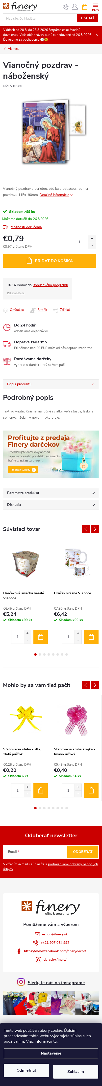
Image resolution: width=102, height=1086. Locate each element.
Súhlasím (75, 1071)
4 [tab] (49, 654)
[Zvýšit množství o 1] (27, 633)
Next (95, 529)
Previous (86, 529)
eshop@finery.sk (55, 934)
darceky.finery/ (55, 959)
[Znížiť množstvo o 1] (92, 245)
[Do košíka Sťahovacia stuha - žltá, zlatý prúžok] (40, 790)
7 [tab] (62, 654)
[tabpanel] (25, 593)
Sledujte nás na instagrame (56, 983)
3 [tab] (44, 654)
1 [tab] (35, 654)
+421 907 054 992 (55, 942)
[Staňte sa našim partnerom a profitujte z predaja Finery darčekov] (51, 454)
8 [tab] (66, 654)
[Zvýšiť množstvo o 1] (92, 238)
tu (55, 1041)
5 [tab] (53, 654)
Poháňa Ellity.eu (16, 293)
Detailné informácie (54, 194)
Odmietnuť (26, 1070)
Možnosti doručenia (26, 227)
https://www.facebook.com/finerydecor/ (55, 951)
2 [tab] (40, 654)
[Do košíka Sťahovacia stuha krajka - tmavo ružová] (91, 790)
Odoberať (83, 851)
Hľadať (87, 18)
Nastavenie (51, 1053)
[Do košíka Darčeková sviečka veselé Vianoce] (40, 637)
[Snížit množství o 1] (27, 640)
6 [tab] (57, 654)
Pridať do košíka (54, 261)
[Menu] (95, 6)
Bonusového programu (50, 285)
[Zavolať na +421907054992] (66, 7)
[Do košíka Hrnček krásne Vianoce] (91, 637)
